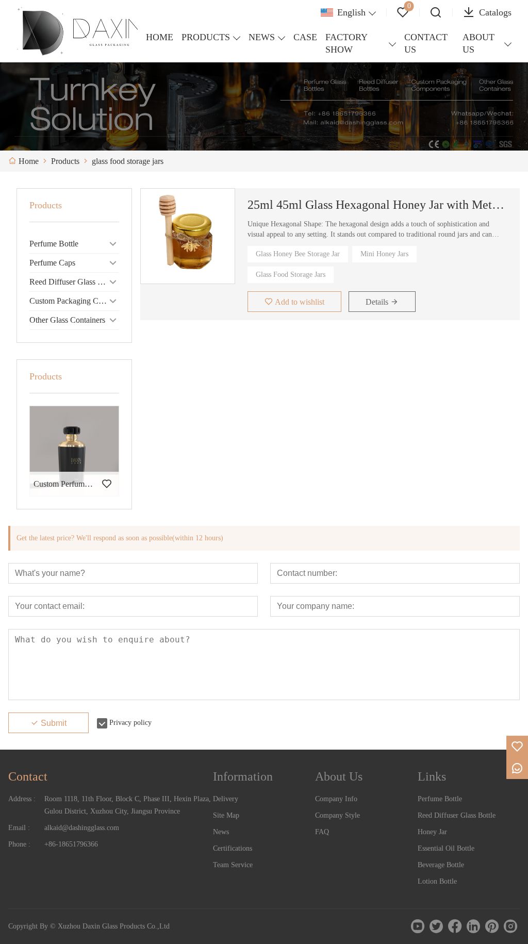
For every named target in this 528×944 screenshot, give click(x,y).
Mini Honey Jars (384, 254)
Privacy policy (130, 722)
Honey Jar (432, 832)
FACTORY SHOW (346, 43)
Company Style (337, 815)
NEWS (262, 37)
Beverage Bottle (441, 865)
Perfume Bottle (53, 243)
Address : (22, 799)
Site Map (226, 815)
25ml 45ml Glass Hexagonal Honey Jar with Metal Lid (377, 204)
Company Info (336, 799)
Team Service (233, 865)
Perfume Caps (52, 262)
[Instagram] (510, 926)
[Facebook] (455, 926)
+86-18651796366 (71, 844)
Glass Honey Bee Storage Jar (298, 254)
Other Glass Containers (67, 320)
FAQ (322, 832)
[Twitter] (436, 926)
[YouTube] (417, 926)
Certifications (232, 848)
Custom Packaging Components (74, 300)
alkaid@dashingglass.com (81, 828)
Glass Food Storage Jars (290, 274)
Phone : (19, 844)
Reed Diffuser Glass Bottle (73, 281)
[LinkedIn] (473, 926)
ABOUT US (478, 43)
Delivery (225, 799)
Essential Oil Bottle (446, 848)
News (221, 832)
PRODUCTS (206, 37)
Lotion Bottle (437, 881)
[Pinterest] (492, 926)
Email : (19, 828)
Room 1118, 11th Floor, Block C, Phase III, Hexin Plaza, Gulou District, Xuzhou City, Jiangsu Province (127, 805)
